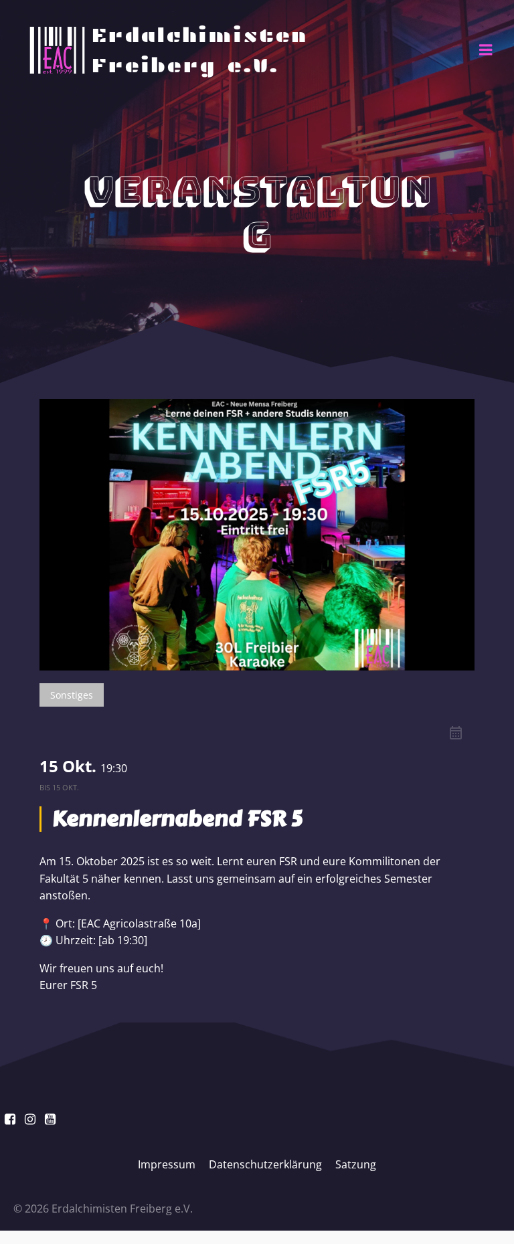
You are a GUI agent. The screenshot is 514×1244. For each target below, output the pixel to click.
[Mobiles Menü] (486, 50)
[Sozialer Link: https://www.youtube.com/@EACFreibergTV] (50, 1119)
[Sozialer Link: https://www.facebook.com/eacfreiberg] (10, 1119)
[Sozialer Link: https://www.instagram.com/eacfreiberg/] (30, 1119)
